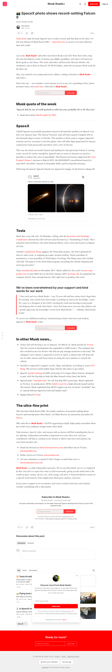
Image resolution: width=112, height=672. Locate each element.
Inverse (19, 417)
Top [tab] (19, 570)
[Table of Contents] (2, 336)
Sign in (105, 4)
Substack (45, 667)
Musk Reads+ (31, 55)
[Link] (13, 104)
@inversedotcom (51, 455)
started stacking (34, 373)
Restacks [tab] (30, 543)
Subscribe (94, 4)
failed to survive (59, 384)
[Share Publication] (85, 4)
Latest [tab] (24, 570)
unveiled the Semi (30, 270)
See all (20, 624)
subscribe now (58, 42)
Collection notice (73, 656)
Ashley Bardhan (31, 584)
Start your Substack (50, 662)
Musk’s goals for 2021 (46, 115)
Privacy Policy (72, 613)
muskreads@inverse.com (31, 462)
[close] (77, 575)
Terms (63, 656)
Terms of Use (66, 611)
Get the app (66, 662)
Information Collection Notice (55, 613)
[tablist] (25, 543)
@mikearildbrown (28, 451)
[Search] (80, 4)
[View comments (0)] (27, 33)
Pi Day (37, 394)
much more (39, 86)
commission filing (32, 251)
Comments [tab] (21, 543)
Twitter (90, 344)
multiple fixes (40, 380)
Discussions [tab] (33, 570)
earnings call (73, 274)
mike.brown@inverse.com (51, 447)
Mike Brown (25, 26)
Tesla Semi (21, 38)
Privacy (57, 656)
